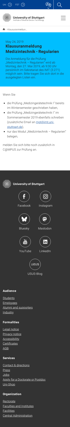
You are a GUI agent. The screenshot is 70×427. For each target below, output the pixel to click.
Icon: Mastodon (44, 219)
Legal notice (11, 329)
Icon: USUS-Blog (35, 264)
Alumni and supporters (18, 307)
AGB (6, 348)
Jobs (6, 375)
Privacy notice (12, 334)
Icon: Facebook (24, 196)
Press (6, 370)
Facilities (9, 411)
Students (9, 298)
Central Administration (17, 415)
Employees (10, 303)
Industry (8, 312)
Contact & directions (16, 365)
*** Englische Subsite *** (4, 29)
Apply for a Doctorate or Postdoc (24, 379)
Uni (4, 4)
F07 (17, 4)
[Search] (59, 5)
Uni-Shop (9, 384)
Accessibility (11, 339)
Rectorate (9, 401)
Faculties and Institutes (18, 406)
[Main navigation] (63, 18)
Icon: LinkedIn (45, 241)
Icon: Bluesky (24, 219)
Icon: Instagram (45, 196)
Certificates (10, 343)
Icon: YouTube (25, 241)
